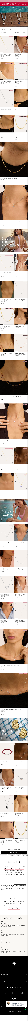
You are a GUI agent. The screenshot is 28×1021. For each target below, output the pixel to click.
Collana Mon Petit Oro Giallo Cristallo (20, 492)
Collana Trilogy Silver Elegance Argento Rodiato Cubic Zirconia (20, 621)
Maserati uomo (8, 903)
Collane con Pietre (13, 865)
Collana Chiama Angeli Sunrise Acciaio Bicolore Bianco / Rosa (5, 814)
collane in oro (21, 886)
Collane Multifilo (19, 870)
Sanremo (22, 874)
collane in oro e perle (15, 888)
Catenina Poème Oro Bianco (6, 841)
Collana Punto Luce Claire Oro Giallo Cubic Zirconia (6, 55)
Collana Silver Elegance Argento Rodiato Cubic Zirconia (11, 441)
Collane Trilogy (22, 866)
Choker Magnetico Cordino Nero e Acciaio (6, 569)
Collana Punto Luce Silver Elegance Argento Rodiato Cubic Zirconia (6, 109)
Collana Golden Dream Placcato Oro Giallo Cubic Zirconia (12, 397)
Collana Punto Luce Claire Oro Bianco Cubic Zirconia (6, 492)
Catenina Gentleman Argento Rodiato (19, 569)
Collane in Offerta (6, 866)
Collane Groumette (19, 868)
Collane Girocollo (8, 874)
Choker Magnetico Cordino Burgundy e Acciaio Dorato (6, 762)
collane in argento (5, 888)
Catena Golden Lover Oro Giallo (5, 135)
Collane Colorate (23, 865)
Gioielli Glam (16, 874)
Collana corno (20, 901)
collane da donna (18, 884)
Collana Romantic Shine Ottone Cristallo (19, 327)
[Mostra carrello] (26, 7)
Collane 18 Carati (9, 872)
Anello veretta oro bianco (10, 901)
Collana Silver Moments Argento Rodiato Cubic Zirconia (5, 595)
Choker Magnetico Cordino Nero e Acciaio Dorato (20, 595)
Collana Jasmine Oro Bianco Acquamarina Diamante (20, 762)
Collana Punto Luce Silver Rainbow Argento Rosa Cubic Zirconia (5, 300)
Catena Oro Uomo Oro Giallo (20, 109)
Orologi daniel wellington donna (14, 906)
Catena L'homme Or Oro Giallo (19, 135)
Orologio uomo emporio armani (9, 905)
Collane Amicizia (14, 866)
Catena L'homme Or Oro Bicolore (9, 178)
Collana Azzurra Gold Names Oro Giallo (20, 543)
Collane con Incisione (18, 872)
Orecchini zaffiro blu (21, 905)
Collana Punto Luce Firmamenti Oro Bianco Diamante (11, 710)
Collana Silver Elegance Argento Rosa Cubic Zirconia (20, 354)
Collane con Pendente (10, 870)
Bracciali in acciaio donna (14, 908)
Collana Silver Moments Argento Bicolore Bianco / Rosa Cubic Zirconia (20, 788)
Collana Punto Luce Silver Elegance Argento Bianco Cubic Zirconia (20, 300)
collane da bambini (10, 885)
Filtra (24, 32)
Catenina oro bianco (18, 903)
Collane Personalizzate (9, 868)
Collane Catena (4, 865)
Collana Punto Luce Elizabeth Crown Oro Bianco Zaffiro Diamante (6, 621)
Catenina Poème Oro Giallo (20, 55)
